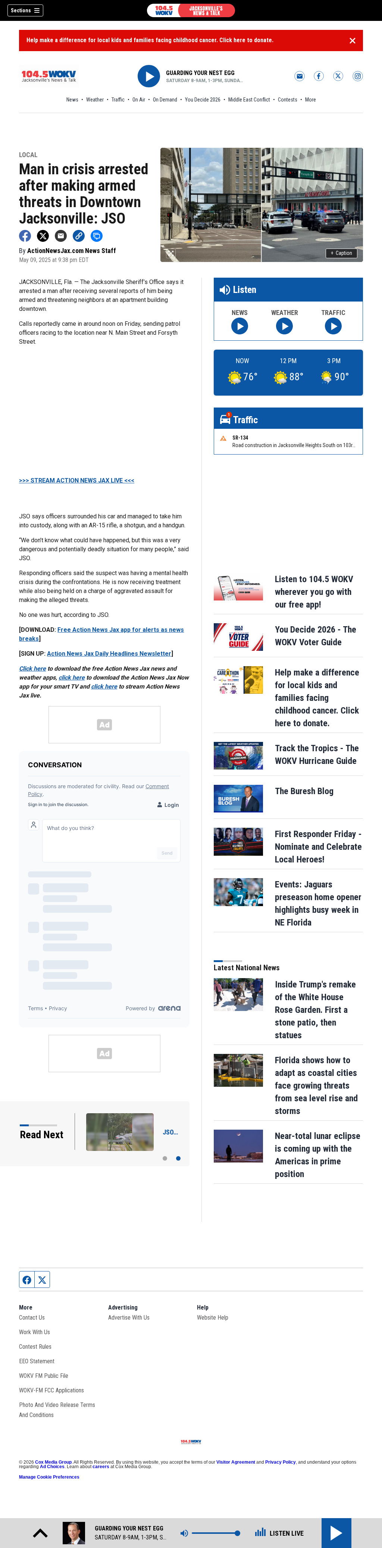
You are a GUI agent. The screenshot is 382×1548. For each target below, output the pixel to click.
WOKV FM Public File (43, 1375)
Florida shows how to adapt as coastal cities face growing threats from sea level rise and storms (316, 1085)
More (310, 100)
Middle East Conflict (249, 100)
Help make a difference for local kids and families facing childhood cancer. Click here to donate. (149, 40)
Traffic (118, 100)
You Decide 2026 (202, 100)
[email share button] (61, 236)
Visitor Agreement (235, 1462)
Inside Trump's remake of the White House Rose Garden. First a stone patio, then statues (315, 1009)
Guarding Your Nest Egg (200, 73)
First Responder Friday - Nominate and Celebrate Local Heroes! (318, 847)
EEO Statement (36, 1361)
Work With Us (34, 1332)
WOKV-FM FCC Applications (51, 1390)
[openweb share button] (97, 236)
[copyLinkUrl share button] (79, 236)
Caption (341, 253)
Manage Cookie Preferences (49, 1477)
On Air (138, 100)
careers (101, 1466)
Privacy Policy (280, 1462)
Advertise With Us (129, 1317)
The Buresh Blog (304, 791)
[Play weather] (284, 326)
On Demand (165, 100)
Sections (21, 10)
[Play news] (239, 326)
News (72, 100)
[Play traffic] (333, 326)
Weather (95, 100)
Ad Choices (52, 1466)
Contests (287, 100)
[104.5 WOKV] (191, 10)
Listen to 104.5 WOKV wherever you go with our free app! (314, 592)
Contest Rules (35, 1346)
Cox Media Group (53, 1462)
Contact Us (32, 1317)
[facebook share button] (25, 236)
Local (28, 155)
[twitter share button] (43, 236)
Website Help (212, 1317)
